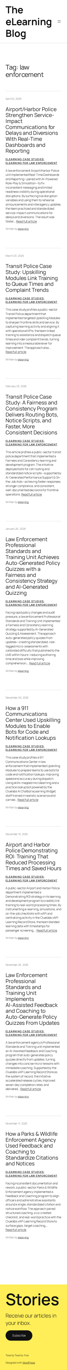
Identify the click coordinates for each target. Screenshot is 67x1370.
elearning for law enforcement (32, 163)
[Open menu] (59, 21)
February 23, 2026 (16, 386)
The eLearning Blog (29, 21)
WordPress (29, 1362)
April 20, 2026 (14, 98)
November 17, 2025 (16, 1123)
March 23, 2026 (15, 255)
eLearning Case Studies (25, 159)
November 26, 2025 (17, 964)
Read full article (26, 221)
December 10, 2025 (17, 834)
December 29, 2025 (17, 697)
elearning (23, 229)
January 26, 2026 (16, 528)
